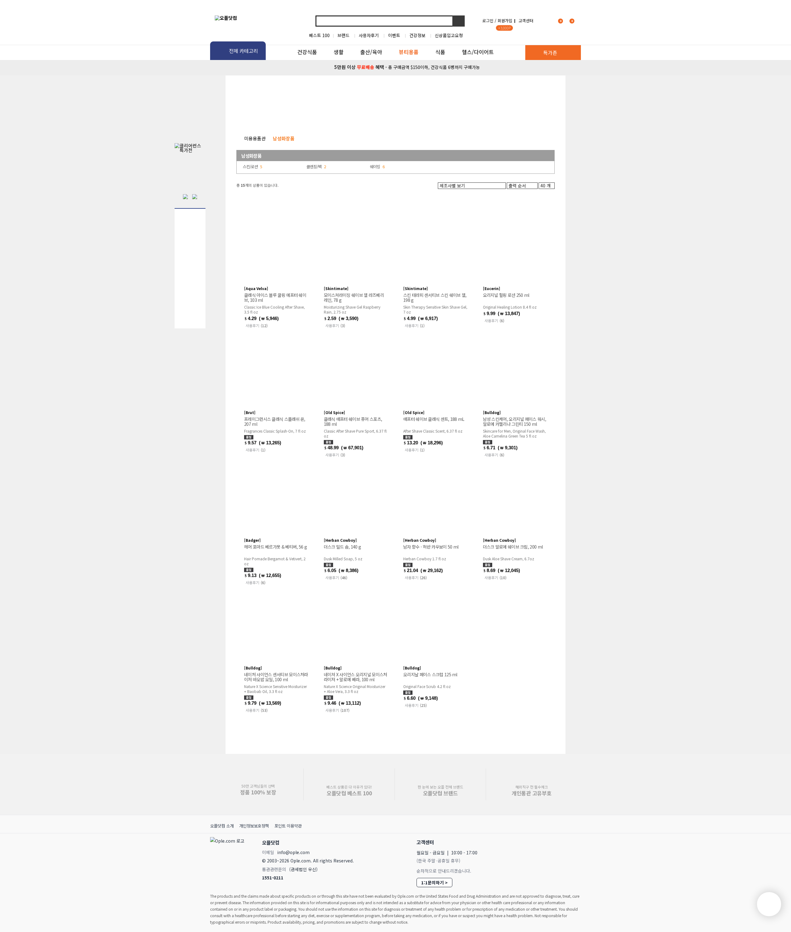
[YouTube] (573, 841)
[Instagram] (546, 842)
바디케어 (309, 115)
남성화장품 (534, 115)
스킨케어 (253, 115)
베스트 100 (319, 35)
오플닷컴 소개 (222, 826)
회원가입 (504, 21)
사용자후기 (369, 35)
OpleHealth (293, 91)
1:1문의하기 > (434, 882)
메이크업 (420, 115)
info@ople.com (293, 852)
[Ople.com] (228, 858)
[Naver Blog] (559, 842)
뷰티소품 (476, 115)
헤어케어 (364, 115)
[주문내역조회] (580, 21)
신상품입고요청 (449, 35)
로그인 (487, 21)
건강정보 (417, 35)
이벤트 (394, 35)
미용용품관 (255, 138)
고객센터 (525, 21)
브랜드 (343, 35)
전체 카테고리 (243, 50)
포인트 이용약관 (288, 826)
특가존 (550, 52)
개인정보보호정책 (254, 826)
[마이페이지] (546, 21)
